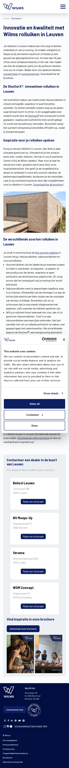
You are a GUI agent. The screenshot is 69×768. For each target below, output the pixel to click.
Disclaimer (7, 757)
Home (6, 18)
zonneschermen (30, 73)
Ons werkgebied (10, 740)
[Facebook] (5, 720)
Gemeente (16, 18)
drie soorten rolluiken (46, 252)
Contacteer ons (14, 709)
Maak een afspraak (33, 501)
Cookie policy (9, 749)
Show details (51, 393)
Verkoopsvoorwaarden (13, 762)
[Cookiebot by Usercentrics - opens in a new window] (43, 339)
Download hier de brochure (48, 184)
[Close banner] (64, 339)
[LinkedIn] (11, 720)
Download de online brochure (33, 437)
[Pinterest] (15, 720)
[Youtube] (19, 720)
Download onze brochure (23, 628)
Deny (34, 425)
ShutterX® (33, 115)
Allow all (34, 403)
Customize (32, 414)
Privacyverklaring (10, 744)
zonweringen (10, 73)
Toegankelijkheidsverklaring (15, 753)
